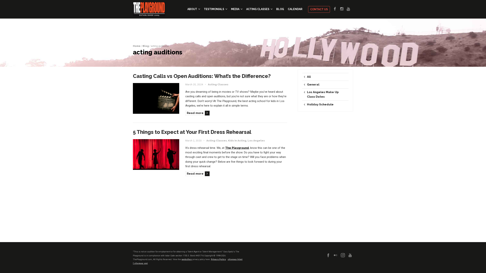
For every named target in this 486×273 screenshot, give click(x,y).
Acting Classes (257, 9)
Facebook (337, 8)
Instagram (343, 8)
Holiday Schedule (320, 104)
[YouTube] (350, 255)
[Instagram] (343, 255)
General (313, 84)
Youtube (350, 8)
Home (136, 46)
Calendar (295, 9)
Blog (280, 9)
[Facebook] (328, 255)
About (192, 9)
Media (235, 9)
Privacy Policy (218, 259)
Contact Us (319, 9)
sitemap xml (141, 263)
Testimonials (214, 9)
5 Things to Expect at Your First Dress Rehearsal (192, 132)
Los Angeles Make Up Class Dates (323, 94)
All (309, 76)
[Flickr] (335, 255)
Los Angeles (256, 140)
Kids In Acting (237, 140)
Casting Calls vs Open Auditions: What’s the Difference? (202, 76)
